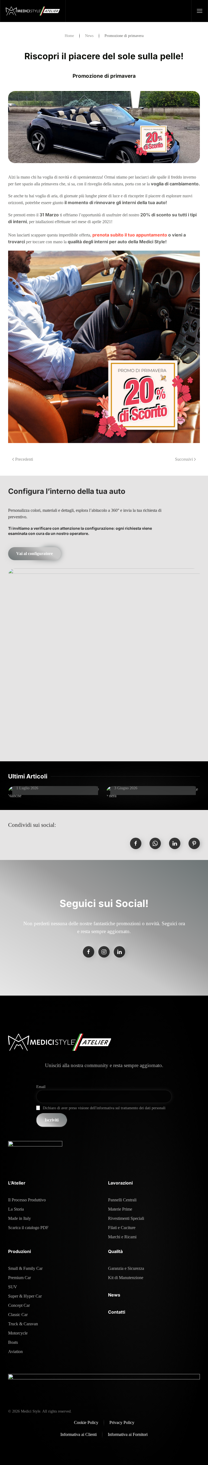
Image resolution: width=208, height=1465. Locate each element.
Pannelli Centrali (122, 1200)
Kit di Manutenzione (125, 1277)
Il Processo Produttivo (27, 1200)
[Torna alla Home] (33, 11)
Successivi (184, 459)
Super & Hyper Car (25, 1296)
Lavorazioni (120, 1183)
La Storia (16, 1209)
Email (41, 1087)
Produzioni (19, 1251)
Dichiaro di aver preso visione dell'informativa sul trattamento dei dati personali (104, 1108)
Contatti (116, 1312)
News (114, 1295)
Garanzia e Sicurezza (126, 1268)
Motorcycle (18, 1333)
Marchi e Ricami (122, 1237)
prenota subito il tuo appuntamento (129, 235)
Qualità (115, 1251)
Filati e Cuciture (121, 1227)
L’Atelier (16, 1183)
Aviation (15, 1351)
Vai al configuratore (34, 553)
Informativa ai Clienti (78, 1434)
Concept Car (19, 1305)
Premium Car (19, 1277)
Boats (13, 1342)
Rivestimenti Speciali (126, 1218)
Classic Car (18, 1314)
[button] (199, 11)
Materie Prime (120, 1209)
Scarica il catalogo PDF (28, 1227)
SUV (12, 1287)
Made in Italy (19, 1218)
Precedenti (24, 459)
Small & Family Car (25, 1268)
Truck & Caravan (23, 1323)
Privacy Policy (121, 1422)
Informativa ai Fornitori (128, 1434)
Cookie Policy (86, 1422)
